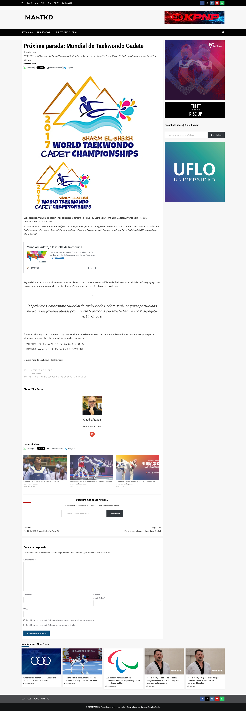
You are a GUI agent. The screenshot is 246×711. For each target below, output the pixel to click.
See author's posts (92, 426)
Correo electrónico (99, 596)
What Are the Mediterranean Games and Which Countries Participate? (39, 679)
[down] (32, 33)
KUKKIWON (66, 3)
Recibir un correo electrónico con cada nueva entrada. (50, 625)
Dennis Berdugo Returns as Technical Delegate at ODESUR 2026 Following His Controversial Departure (162, 680)
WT (23, 3)
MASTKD (151, 686)
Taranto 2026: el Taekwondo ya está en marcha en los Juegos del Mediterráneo (80, 679)
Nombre (27, 594)
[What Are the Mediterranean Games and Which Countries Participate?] (41, 661)
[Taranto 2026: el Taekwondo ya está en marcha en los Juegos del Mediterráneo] (82, 661)
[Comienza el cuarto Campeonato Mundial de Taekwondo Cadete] (45, 467)
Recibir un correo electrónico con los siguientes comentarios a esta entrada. (60, 620)
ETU (36, 3)
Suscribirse (115, 513)
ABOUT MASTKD (41, 698)
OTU (49, 3)
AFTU (56, 3)
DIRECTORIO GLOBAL (66, 32)
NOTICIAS (26, 32)
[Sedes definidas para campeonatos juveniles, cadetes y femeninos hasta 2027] (91, 467)
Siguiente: (143, 529)
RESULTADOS (43, 32)
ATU (42, 3)
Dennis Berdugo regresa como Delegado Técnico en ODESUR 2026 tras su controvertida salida (203, 680)
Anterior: (41, 529)
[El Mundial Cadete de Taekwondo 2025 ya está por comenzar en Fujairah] (137, 467)
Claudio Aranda (31, 52)
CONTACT (26, 698)
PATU (29, 3)
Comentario (29, 559)
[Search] (223, 32)
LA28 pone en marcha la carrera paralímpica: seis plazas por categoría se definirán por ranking (122, 680)
